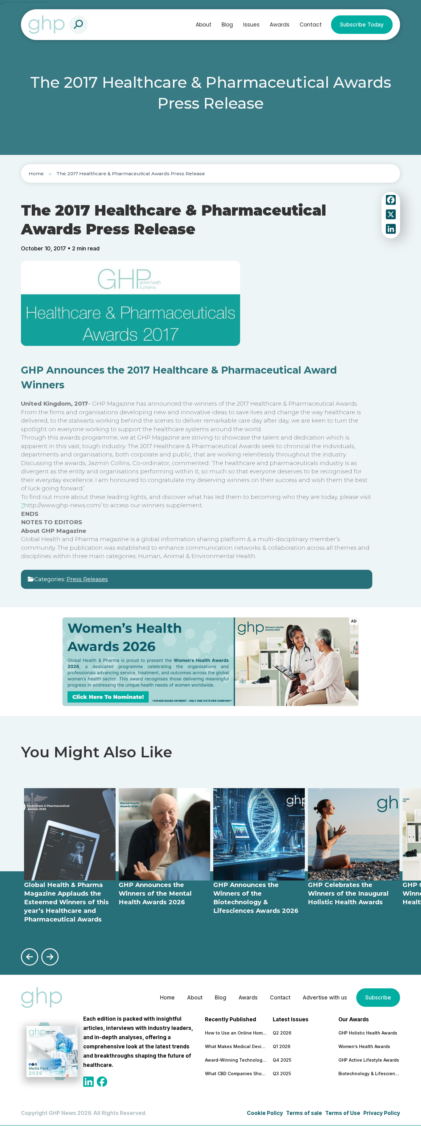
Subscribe (378, 997)
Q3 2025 (282, 1073)
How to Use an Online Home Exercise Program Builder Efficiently (236, 1032)
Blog (227, 24)
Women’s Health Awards (364, 1046)
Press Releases (87, 579)
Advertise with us (325, 997)
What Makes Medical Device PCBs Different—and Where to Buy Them (236, 1046)
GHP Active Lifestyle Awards (368, 1060)
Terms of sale (304, 1113)
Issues (251, 24)
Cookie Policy (265, 1113)
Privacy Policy (381, 1113)
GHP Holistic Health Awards (367, 1032)
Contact (311, 24)
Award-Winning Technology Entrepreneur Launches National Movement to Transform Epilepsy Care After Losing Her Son (236, 1060)
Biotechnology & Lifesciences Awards (369, 1073)
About (203, 24)
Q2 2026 (282, 1032)
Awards (279, 24)
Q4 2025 (282, 1060)
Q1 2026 (281, 1046)
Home (36, 173)
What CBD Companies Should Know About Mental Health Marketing (236, 1073)
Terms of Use (342, 1113)
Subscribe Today (362, 25)
